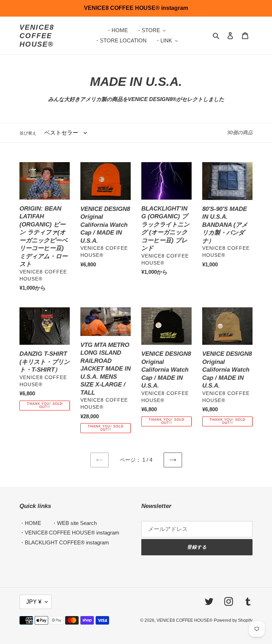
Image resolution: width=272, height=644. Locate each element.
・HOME (30, 523)
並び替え (27, 133)
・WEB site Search (74, 523)
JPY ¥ (33, 602)
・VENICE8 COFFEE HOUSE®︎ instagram (69, 533)
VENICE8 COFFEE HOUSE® (36, 35)
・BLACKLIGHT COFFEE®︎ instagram (64, 542)
